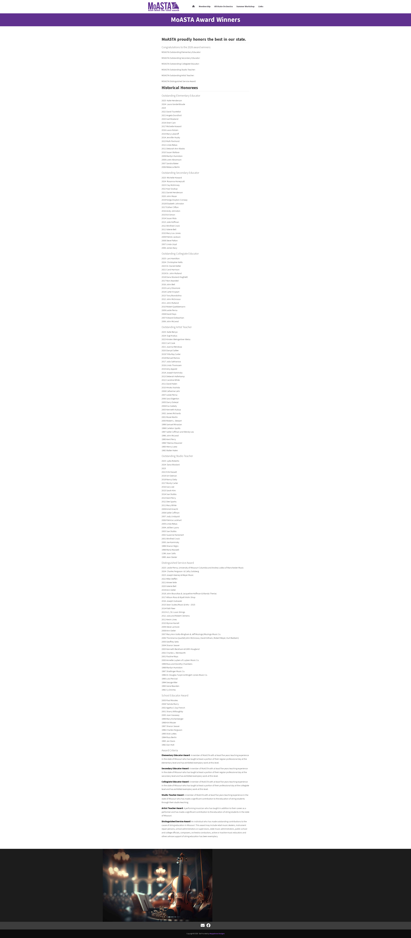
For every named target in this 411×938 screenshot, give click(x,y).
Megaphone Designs (217, 934)
